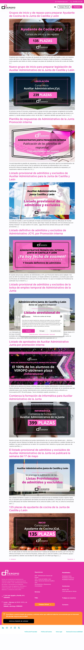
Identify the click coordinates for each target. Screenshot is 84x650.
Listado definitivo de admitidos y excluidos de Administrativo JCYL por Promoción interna (37, 232)
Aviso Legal (52, 334)
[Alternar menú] (55, 7)
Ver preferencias (55, 331)
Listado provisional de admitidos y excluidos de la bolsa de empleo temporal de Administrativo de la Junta (40, 287)
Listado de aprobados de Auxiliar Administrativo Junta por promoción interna (39, 343)
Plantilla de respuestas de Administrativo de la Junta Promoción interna (41, 120)
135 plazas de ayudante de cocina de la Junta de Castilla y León (39, 509)
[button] (61, 316)
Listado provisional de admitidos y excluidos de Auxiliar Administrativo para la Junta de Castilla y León (39, 176)
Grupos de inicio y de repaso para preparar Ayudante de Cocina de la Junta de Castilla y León (42, 14)
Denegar (42, 331)
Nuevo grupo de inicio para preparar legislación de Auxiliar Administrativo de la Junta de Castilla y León (41, 68)
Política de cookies (33, 334)
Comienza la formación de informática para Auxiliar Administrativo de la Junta (40, 397)
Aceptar (28, 331)
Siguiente (71, 559)
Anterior (12, 559)
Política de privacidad (44, 334)
